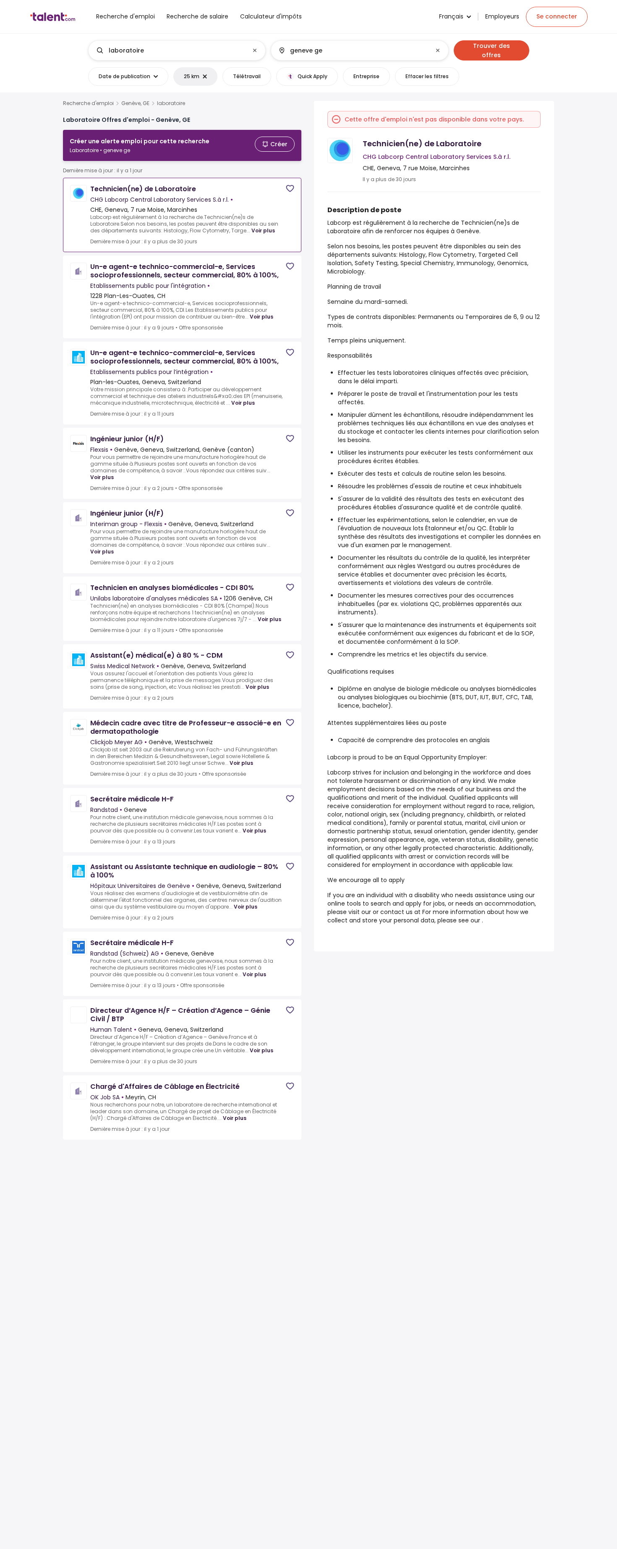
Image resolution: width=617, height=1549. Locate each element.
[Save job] (290, 188)
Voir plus (263, 230)
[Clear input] (255, 50)
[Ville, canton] (352, 50)
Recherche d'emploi (88, 103)
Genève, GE (135, 103)
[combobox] (176, 50)
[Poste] (170, 50)
